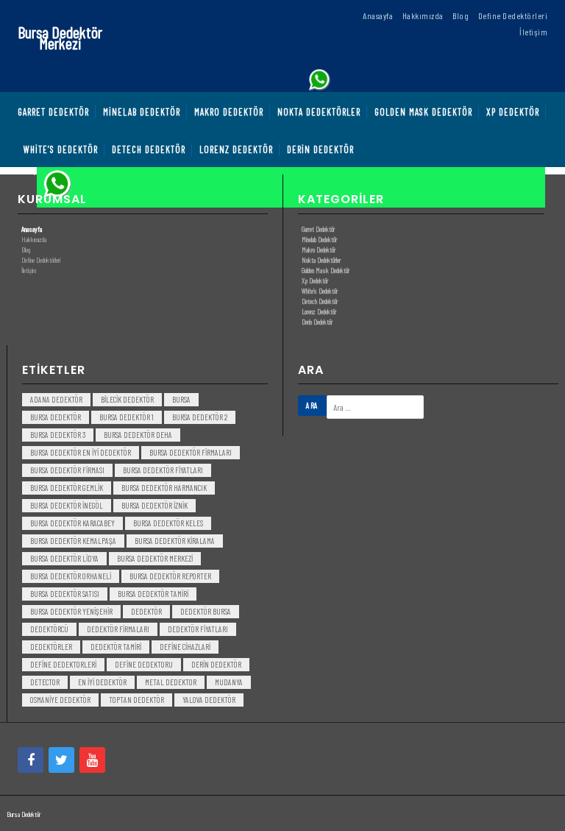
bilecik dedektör (127, 399)
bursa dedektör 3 (57, 434)
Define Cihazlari (185, 646)
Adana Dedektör (56, 399)
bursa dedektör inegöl (66, 505)
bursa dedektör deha (138, 434)
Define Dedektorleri (63, 664)
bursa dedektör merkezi (155, 558)
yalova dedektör (208, 699)
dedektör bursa (205, 611)
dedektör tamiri (115, 646)
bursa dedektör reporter (170, 576)
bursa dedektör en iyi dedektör (80, 452)
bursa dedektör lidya (64, 558)
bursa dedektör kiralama (175, 540)
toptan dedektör (136, 699)
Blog (25, 249)
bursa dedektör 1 (126, 417)
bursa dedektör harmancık (164, 487)
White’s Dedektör (320, 290)
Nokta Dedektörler (321, 260)
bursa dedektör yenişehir (71, 611)
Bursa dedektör (55, 417)
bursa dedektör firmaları (190, 452)
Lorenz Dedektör (319, 311)
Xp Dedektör (315, 280)
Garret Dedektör (318, 229)
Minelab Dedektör (319, 239)
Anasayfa (31, 229)
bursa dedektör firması (67, 470)
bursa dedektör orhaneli (70, 576)
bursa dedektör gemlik (66, 487)
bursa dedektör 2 (199, 417)
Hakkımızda (33, 239)
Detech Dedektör (320, 301)
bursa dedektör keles (168, 523)
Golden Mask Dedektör (325, 270)
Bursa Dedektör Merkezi (60, 37)
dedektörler (51, 646)
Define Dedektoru (144, 664)
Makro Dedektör (318, 249)
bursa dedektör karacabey (72, 523)
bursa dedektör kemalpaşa (73, 540)
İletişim (28, 270)
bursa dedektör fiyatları (163, 470)
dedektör (146, 611)
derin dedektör (216, 664)
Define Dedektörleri (40, 260)
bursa (181, 399)
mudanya (229, 682)
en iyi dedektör (102, 682)
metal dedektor (170, 682)
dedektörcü (49, 629)
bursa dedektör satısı (64, 593)
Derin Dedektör (317, 321)
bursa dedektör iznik (154, 505)
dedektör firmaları (118, 629)
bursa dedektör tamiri (153, 593)
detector (45, 682)
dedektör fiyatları (198, 629)
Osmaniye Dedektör (60, 699)
